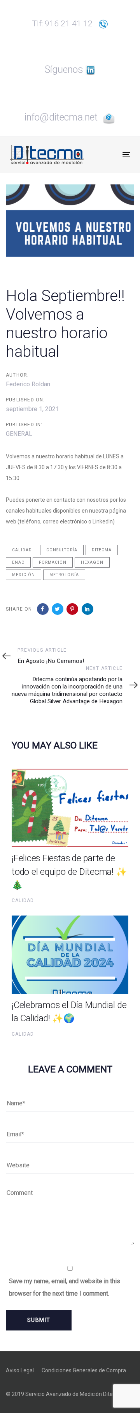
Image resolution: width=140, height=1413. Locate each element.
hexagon (92, 562)
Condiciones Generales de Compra (84, 1370)
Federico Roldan (28, 384)
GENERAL (19, 433)
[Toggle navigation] (110, 154)
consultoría (61, 550)
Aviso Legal (20, 1370)
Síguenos (65, 69)
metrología (64, 575)
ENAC (18, 562)
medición (23, 575)
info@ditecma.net (63, 117)
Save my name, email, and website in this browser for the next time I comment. (64, 1287)
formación (52, 562)
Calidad (22, 550)
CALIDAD (23, 900)
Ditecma (102, 550)
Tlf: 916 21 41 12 (65, 23)
